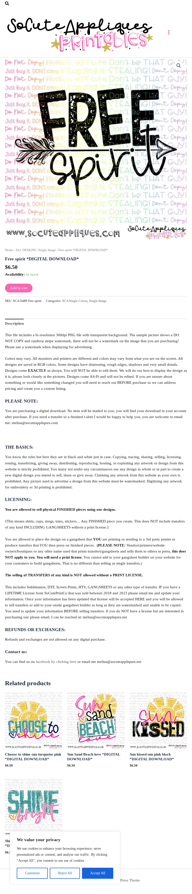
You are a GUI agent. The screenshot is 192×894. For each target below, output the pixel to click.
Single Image (47, 250)
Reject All (65, 873)
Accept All (97, 873)
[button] (7, 4)
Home (9, 250)
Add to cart (19, 288)
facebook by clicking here (56, 662)
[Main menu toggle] (169, 32)
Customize (32, 873)
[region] (65, 857)
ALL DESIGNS (26, 250)
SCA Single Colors (75, 301)
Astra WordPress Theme (121, 880)
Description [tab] (14, 323)
